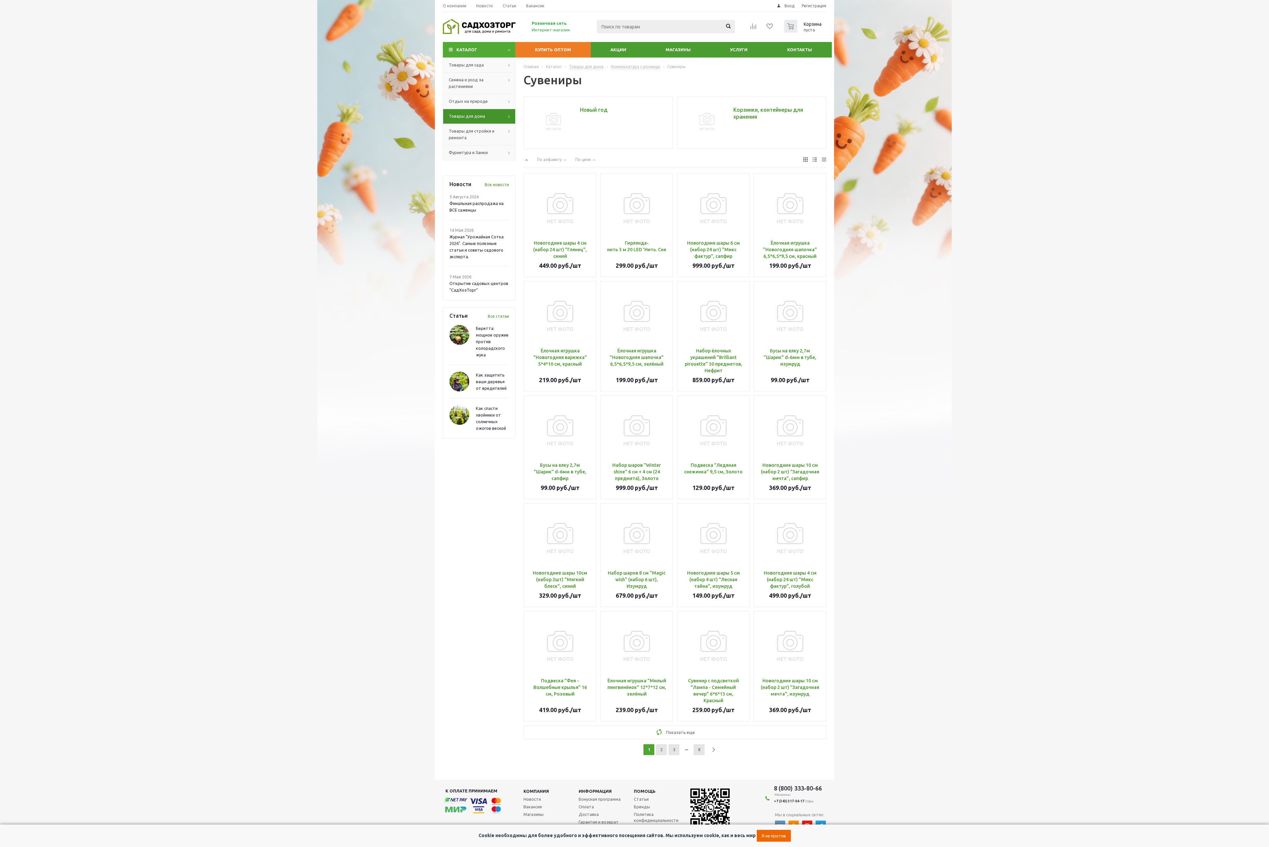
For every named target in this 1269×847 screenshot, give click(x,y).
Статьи (641, 799)
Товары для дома (467, 116)
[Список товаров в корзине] (804, 30)
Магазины (678, 49)
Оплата (586, 806)
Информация (595, 791)
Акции (618, 49)
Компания (536, 791)
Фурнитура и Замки (468, 152)
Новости (532, 799)
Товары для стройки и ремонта (471, 134)
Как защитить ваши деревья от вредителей (491, 381)
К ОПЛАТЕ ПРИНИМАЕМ (471, 790)
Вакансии (532, 806)
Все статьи (498, 316)
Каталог (466, 49)
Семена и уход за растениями (466, 83)
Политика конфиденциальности (656, 817)
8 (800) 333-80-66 (798, 788)
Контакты (799, 49)
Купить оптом (553, 49)
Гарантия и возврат (599, 822)
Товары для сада (466, 64)
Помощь (645, 791)
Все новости (497, 184)
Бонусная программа (600, 799)
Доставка (589, 814)
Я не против (774, 835)
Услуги (739, 49)
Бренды (642, 806)
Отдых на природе (468, 101)
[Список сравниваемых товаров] (753, 28)
